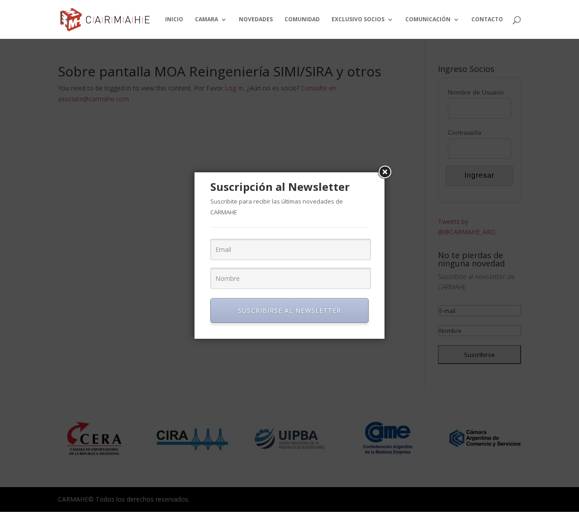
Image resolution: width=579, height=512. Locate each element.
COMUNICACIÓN (428, 19)
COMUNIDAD (302, 19)
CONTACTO (487, 19)
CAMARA (206, 19)
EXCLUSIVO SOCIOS (358, 19)
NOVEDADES (256, 19)
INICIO (174, 19)
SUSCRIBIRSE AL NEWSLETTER (289, 310)
